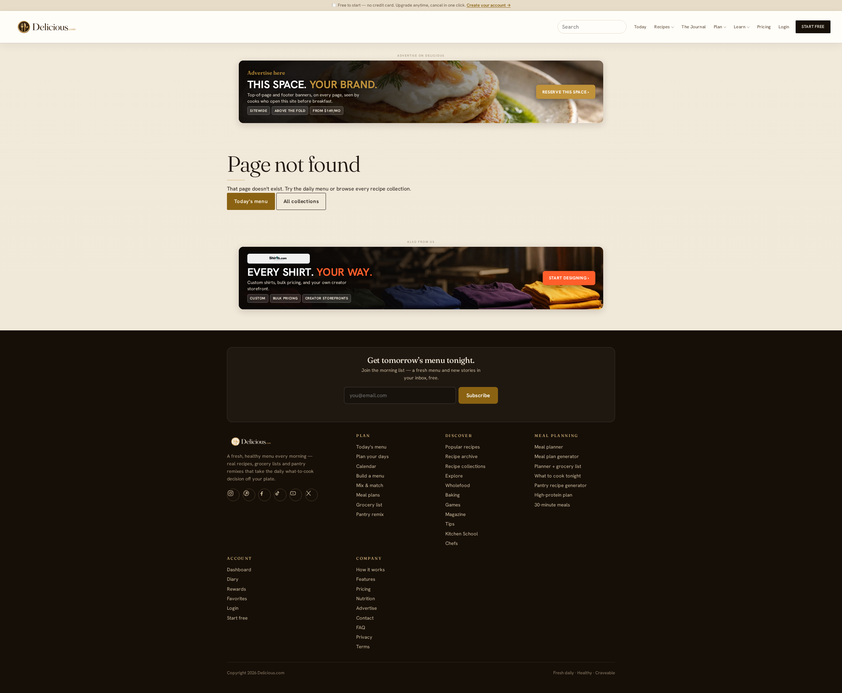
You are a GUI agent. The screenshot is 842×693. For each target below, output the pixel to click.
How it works (370, 569)
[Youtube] (295, 495)
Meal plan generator (556, 456)
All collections (301, 201)
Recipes (662, 27)
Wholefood (457, 485)
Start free (813, 26)
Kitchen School (461, 533)
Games (452, 504)
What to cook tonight (557, 476)
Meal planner (548, 447)
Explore (454, 476)
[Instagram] (233, 495)
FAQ (360, 627)
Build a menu (370, 476)
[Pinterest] (249, 495)
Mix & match (369, 485)
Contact (365, 618)
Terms (363, 646)
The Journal (693, 27)
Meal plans (368, 495)
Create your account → (489, 5)
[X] (311, 495)
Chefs (451, 543)
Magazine (455, 514)
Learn (739, 27)
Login (784, 27)
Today (640, 27)
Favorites (237, 598)
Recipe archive (461, 456)
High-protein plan (553, 495)
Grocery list (369, 504)
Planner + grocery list (557, 466)
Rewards (236, 589)
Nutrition (365, 598)
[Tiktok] (280, 495)
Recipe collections (465, 466)
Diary (232, 579)
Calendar (366, 466)
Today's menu (251, 201)
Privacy (364, 637)
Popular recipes (462, 447)
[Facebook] (264, 495)
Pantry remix (370, 514)
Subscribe (478, 395)
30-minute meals (552, 504)
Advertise (366, 608)
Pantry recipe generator (560, 485)
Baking (452, 495)
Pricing (764, 27)
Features (365, 579)
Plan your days (372, 456)
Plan (718, 27)
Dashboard (239, 569)
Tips (450, 524)
